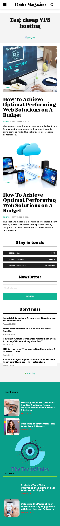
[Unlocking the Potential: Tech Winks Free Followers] (12, 426)
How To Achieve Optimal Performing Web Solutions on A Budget (29, 107)
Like (53, 253)
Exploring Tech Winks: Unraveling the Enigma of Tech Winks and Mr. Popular (38, 487)
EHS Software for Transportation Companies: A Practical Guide (29, 350)
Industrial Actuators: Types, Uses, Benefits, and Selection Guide (29, 319)
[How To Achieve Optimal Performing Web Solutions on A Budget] (30, 69)
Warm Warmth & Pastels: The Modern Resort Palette (27, 330)
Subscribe (50, 265)
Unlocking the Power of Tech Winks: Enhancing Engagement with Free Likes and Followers (38, 506)
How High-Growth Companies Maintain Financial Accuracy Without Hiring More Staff (30, 340)
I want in (30, 296)
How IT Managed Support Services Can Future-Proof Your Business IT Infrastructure (29, 361)
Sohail (6, 121)
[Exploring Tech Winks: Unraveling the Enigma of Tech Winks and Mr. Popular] (12, 489)
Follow (51, 259)
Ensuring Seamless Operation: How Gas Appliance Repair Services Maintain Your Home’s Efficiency (38, 406)
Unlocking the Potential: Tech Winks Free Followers (38, 425)
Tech (7, 87)
